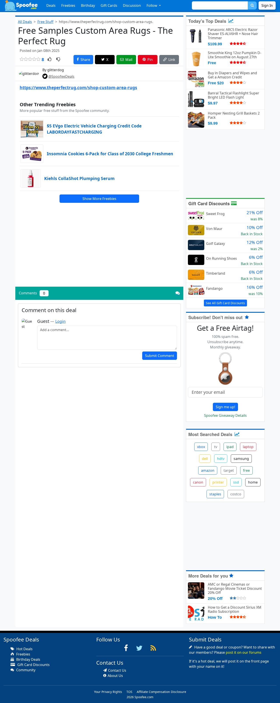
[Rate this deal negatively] (58, 59)
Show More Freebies (99, 198)
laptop (248, 446)
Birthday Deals (27, 659)
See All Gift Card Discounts (225, 303)
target (229, 470)
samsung (241, 458)
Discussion (132, 5)
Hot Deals (24, 648)
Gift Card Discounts (209, 203)
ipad (230, 446)
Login (60, 321)
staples (215, 494)
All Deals (25, 21)
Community (25, 670)
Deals (51, 5)
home (253, 482)
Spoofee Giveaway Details (225, 415)
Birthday (88, 5)
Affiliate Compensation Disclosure (161, 692)
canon (198, 482)
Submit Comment (159, 355)
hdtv (220, 458)
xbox (201, 446)
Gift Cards (109, 5)
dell (205, 458)
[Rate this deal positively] (49, 59)
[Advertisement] (99, 252)
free (246, 470)
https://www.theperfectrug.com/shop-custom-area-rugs (78, 87)
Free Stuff (45, 21)
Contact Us (117, 670)
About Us (115, 675)
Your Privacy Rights (108, 692)
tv (215, 446)
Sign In (267, 5)
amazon (207, 470)
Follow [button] (152, 5)
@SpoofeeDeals (61, 76)
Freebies (68, 5)
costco (235, 494)
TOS (129, 692)
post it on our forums (243, 652)
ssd (236, 482)
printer (218, 482)
